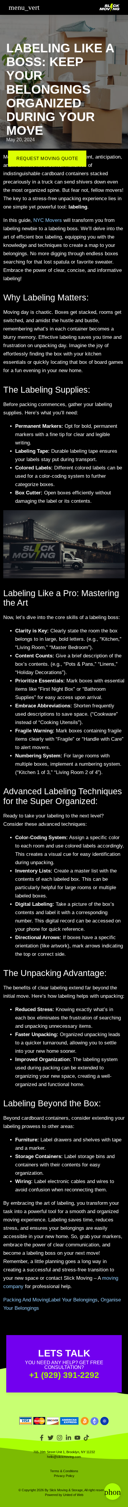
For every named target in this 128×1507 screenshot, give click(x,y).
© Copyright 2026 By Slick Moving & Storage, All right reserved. (64, 1490)
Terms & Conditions (64, 1471)
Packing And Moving (26, 1300)
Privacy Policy (64, 1476)
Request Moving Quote (47, 158)
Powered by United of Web (64, 1495)
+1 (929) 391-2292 (64, 1375)
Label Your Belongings (73, 1300)
